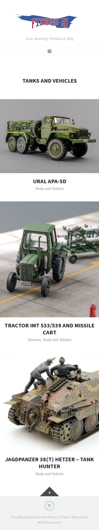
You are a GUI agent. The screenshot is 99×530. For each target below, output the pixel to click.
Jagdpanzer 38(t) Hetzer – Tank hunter (49, 463)
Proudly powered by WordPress (34, 517)
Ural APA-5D (49, 181)
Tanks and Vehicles (49, 188)
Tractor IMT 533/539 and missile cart (49, 329)
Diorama (34, 339)
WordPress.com (49, 522)
